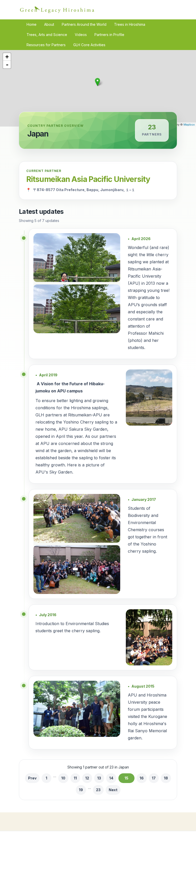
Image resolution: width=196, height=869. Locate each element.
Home (31, 24)
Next (113, 790)
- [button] (7, 64)
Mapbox (189, 124)
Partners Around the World (84, 24)
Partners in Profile (109, 34)
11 (75, 778)
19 (81, 790)
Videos (81, 34)
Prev (32, 778)
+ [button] (7, 57)
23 (98, 790)
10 (63, 778)
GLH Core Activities (89, 45)
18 (166, 778)
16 (142, 778)
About (49, 24)
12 (87, 778)
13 (99, 778)
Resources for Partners (46, 45)
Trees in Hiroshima (129, 24)
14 (111, 778)
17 (154, 778)
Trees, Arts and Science (47, 34)
